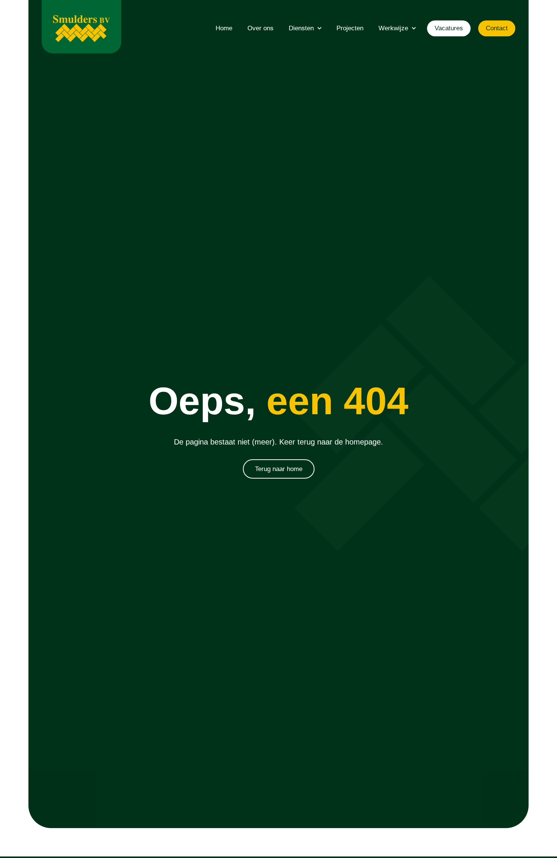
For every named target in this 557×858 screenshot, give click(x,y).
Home (224, 28)
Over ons (260, 28)
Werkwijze (393, 28)
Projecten (349, 28)
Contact (497, 28)
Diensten (301, 28)
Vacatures (449, 28)
